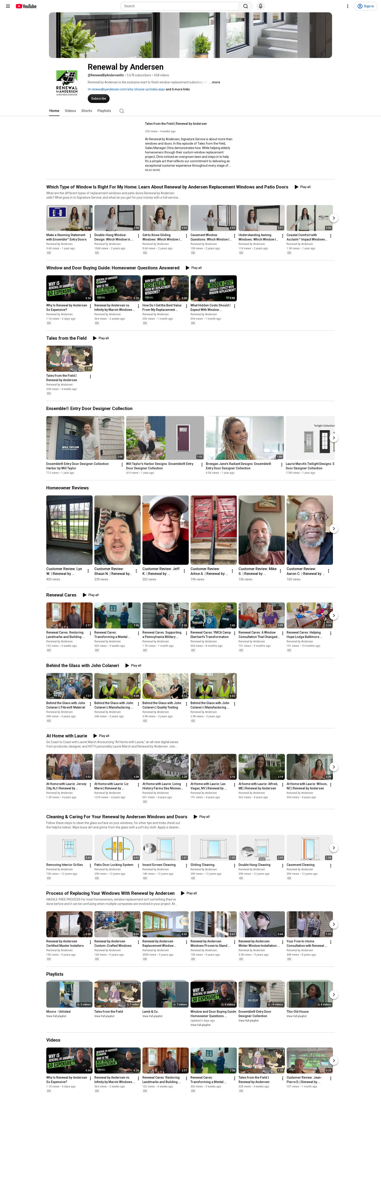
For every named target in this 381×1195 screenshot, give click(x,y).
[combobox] (181, 6)
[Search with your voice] (260, 6)
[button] (152, 170)
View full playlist (56, 1016)
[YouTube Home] (25, 6)
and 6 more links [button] (178, 89)
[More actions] (90, 235)
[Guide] (8, 6)
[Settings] (347, 6)
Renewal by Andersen (59, 244)
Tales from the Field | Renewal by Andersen (176, 123)
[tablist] (190, 111)
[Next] (333, 218)
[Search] (246, 6)
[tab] (54, 111)
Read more (152, 170)
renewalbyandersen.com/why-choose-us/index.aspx (128, 89)
